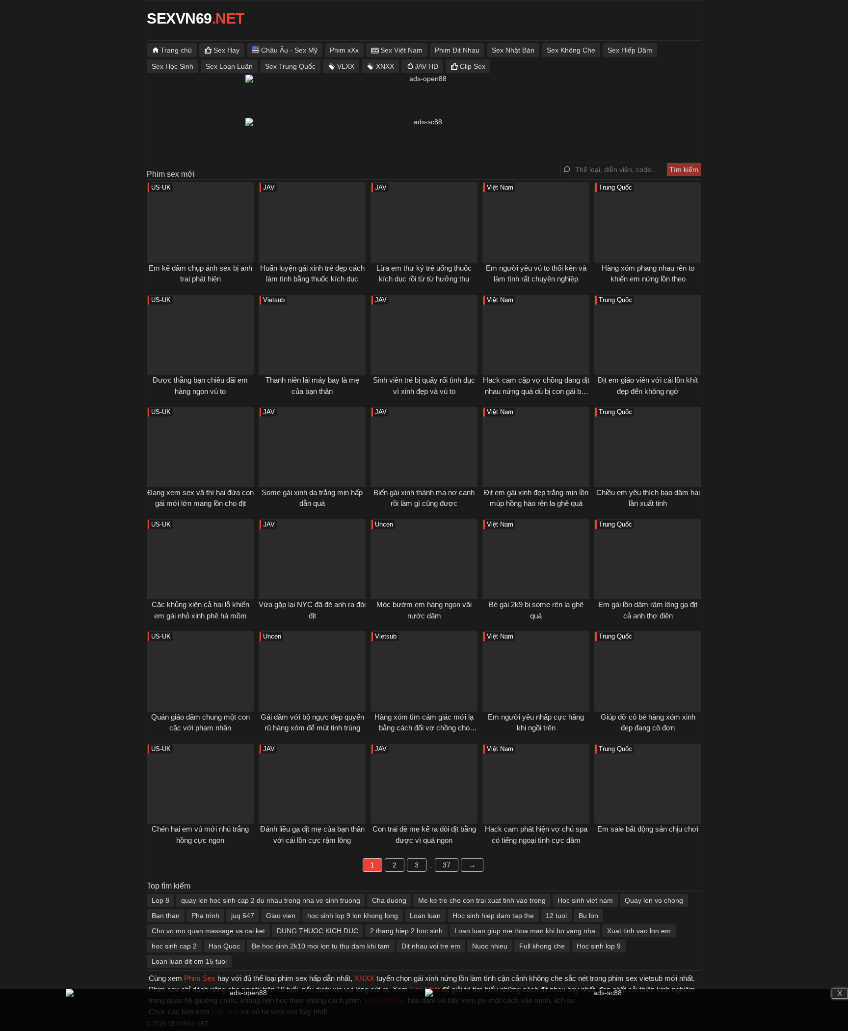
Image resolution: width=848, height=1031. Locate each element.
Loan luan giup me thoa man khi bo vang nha (524, 931)
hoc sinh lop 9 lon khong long (352, 916)
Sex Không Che (571, 50)
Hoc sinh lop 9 (599, 946)
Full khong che (542, 946)
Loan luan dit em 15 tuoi (189, 961)
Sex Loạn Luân (229, 66)
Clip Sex (472, 66)
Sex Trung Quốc (290, 66)
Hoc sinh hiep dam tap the (493, 916)
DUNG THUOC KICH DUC (317, 931)
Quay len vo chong (654, 900)
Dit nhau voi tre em (430, 946)
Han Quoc (224, 946)
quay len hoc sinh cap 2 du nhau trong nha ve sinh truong (270, 900)
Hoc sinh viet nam (585, 900)
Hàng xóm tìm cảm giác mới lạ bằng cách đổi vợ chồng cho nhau (424, 728)
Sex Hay (226, 50)
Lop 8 (160, 900)
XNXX (385, 66)
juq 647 (242, 916)
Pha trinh (205, 916)
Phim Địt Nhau (457, 50)
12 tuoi (556, 916)
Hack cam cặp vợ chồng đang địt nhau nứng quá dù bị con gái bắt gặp (536, 391)
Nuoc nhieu (489, 946)
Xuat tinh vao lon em (639, 931)
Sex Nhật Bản (513, 50)
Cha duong (389, 900)
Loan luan (425, 916)
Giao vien (280, 916)
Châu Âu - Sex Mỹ (289, 50)
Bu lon (588, 916)
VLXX (345, 66)
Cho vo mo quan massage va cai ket (208, 931)
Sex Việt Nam (401, 50)
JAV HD (426, 66)
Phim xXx (344, 50)
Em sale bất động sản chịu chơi (647, 829)
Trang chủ (176, 50)
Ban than (166, 916)
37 (446, 865)
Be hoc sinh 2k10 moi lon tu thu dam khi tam (321, 946)
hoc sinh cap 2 (174, 946)
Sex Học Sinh (172, 66)
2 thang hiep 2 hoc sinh (406, 931)
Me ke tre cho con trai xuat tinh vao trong (482, 900)
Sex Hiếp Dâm (630, 50)
